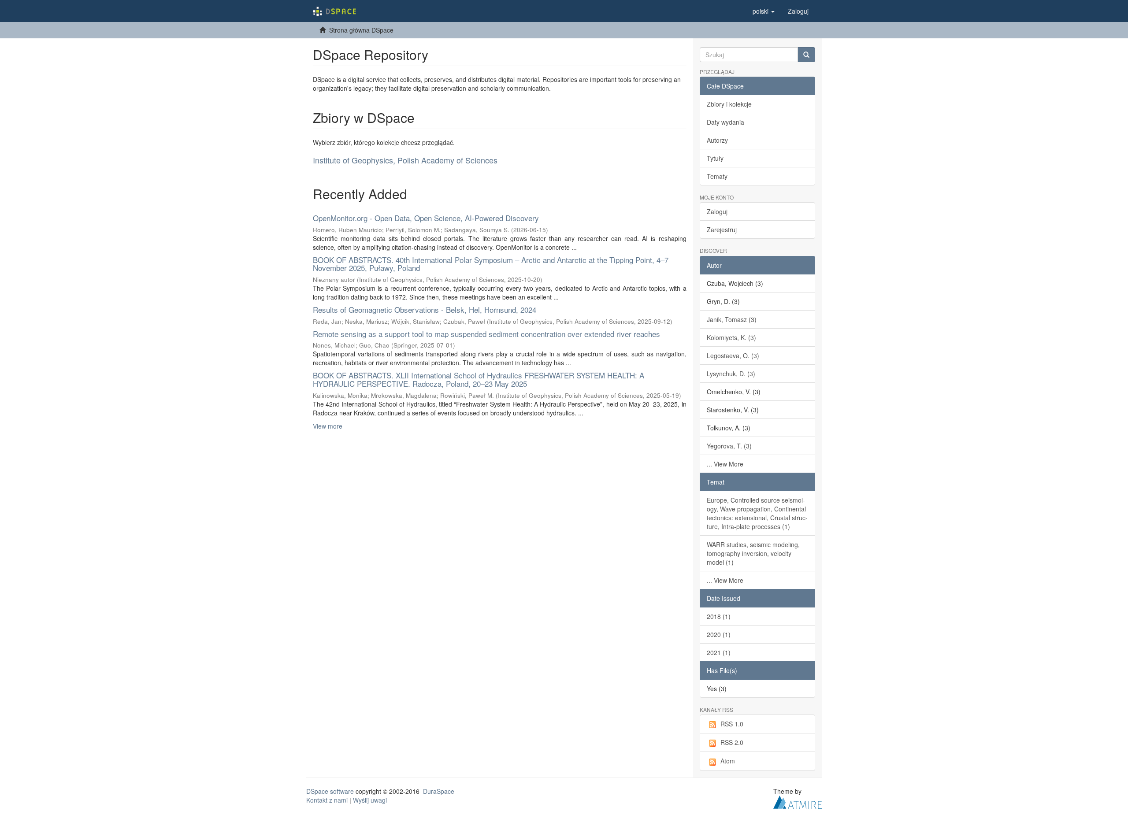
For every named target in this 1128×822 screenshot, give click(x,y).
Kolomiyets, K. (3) (731, 337)
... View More (725, 463)
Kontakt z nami (327, 800)
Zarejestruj (722, 229)
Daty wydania (725, 122)
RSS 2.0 (731, 742)
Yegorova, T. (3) (729, 445)
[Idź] (806, 54)
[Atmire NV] (797, 800)
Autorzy (717, 140)
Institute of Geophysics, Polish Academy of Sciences (405, 160)
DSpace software (330, 791)
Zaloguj (717, 211)
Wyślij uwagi (370, 800)
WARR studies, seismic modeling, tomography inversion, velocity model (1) (753, 553)
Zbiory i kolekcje (729, 104)
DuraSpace (438, 791)
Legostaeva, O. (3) (733, 355)
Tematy (717, 176)
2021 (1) (719, 652)
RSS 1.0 (731, 723)
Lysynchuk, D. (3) (731, 373)
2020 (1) (719, 634)
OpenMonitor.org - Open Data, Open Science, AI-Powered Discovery (426, 217)
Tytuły (715, 158)
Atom (727, 760)
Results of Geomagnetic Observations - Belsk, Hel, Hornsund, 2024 (424, 309)
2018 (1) (719, 616)
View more (327, 426)
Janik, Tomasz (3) (732, 319)
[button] (763, 11)
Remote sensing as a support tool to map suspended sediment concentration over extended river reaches (486, 333)
